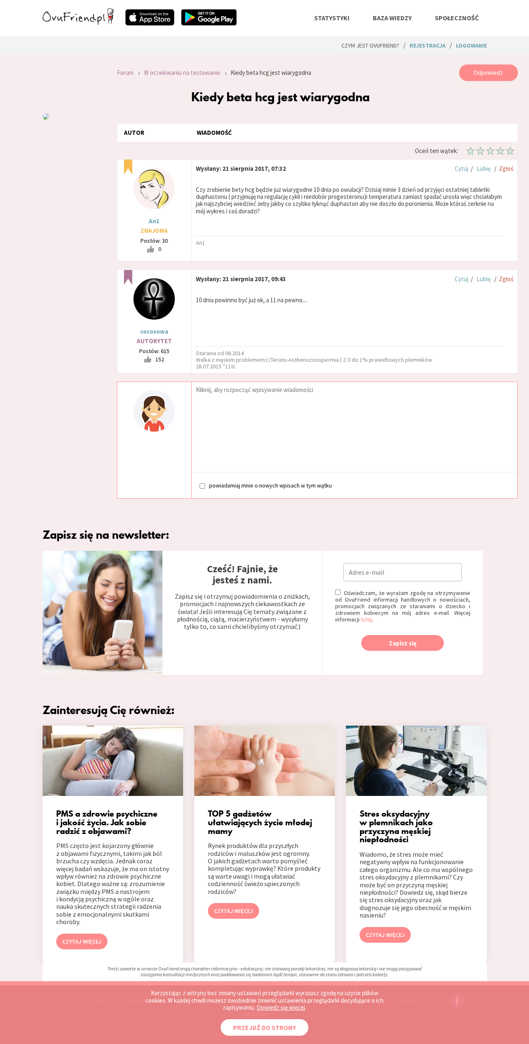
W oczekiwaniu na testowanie (182, 72)
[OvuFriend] (78, 22)
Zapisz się (403, 643)
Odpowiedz (488, 72)
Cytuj (461, 168)
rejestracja (428, 45)
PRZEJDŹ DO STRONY (264, 1027)
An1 (154, 221)
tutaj (366, 619)
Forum (125, 72)
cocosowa (154, 331)
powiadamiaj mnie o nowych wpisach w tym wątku (270, 485)
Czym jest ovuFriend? (370, 45)
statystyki (332, 18)
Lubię (484, 168)
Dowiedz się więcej (281, 1007)
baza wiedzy (392, 18)
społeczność (457, 18)
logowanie (471, 45)
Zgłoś (506, 168)
